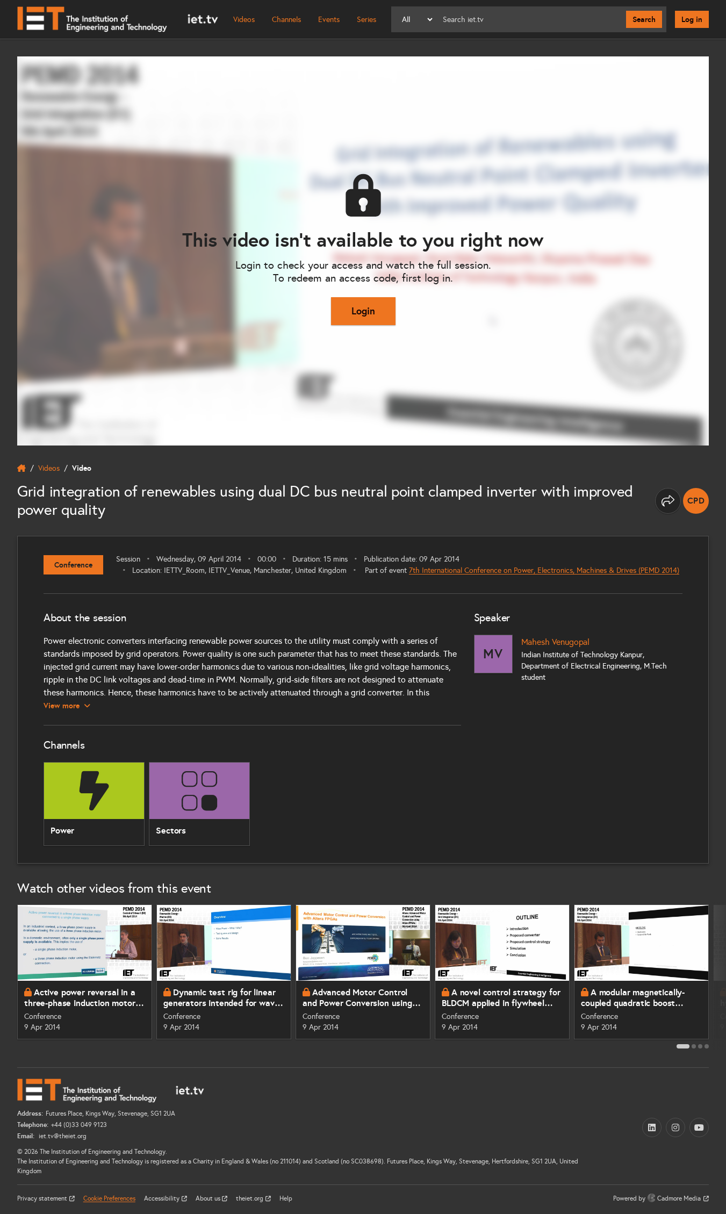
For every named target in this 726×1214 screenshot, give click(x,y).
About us (209, 1198)
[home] (21, 468)
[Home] (117, 19)
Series (366, 19)
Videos (244, 19)
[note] (696, 501)
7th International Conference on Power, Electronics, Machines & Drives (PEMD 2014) (544, 570)
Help (285, 1198)
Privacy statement (43, 1198)
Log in (691, 19)
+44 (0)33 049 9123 (79, 1125)
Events (329, 19)
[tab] (683, 1046)
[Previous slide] (8, 976)
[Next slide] (717, 976)
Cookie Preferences (109, 1198)
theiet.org (250, 1198)
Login (363, 311)
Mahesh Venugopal (555, 642)
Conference (73, 565)
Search (644, 19)
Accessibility (162, 1198)
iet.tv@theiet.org (62, 1136)
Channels (286, 19)
